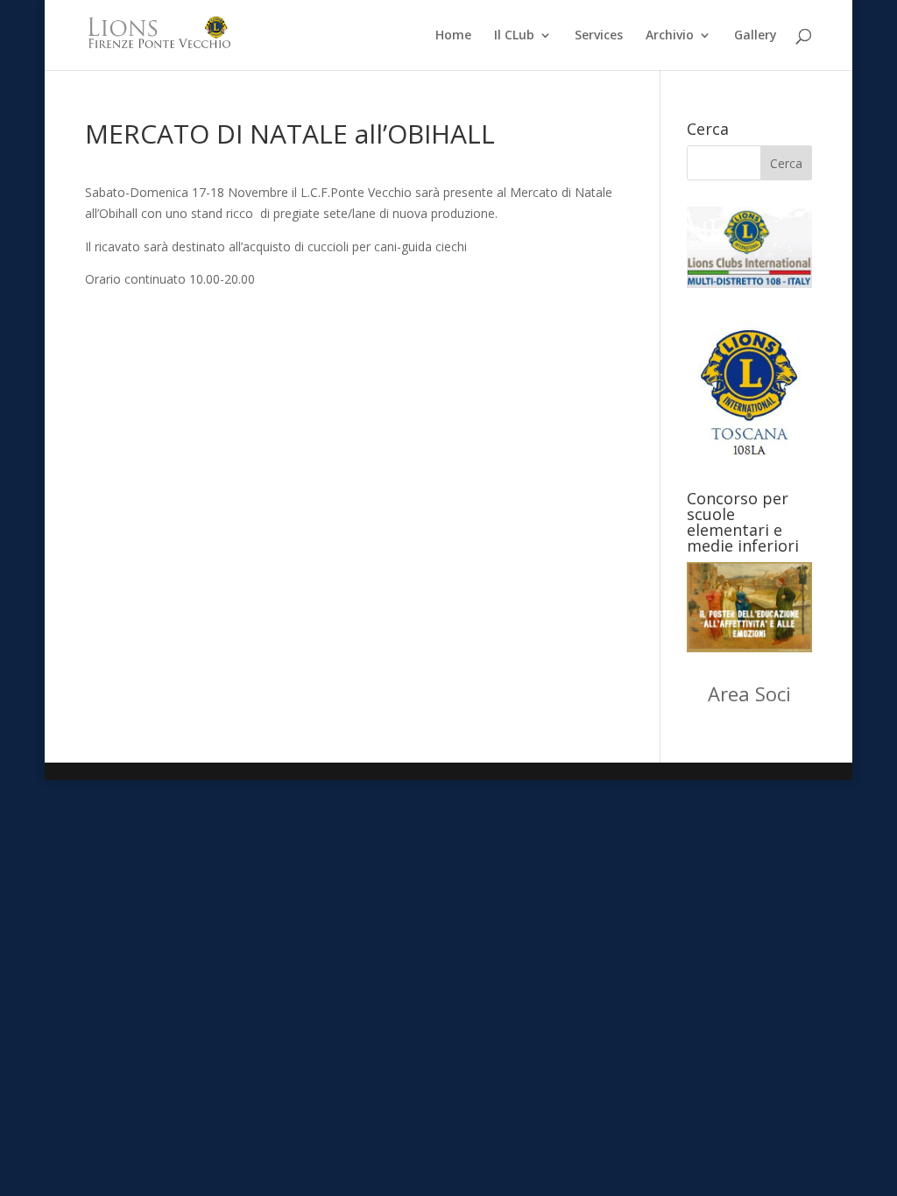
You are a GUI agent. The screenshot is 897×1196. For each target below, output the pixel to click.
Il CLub (514, 36)
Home (453, 36)
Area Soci (749, 693)
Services (599, 36)
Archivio (670, 36)
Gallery (755, 36)
